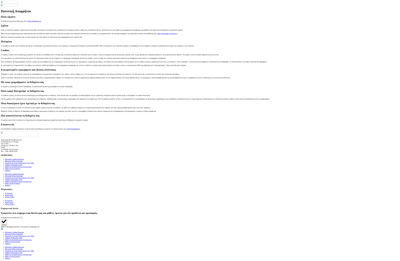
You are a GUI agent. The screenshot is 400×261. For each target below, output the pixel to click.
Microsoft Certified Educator (14, 159)
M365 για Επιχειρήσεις (12, 169)
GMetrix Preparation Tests (13, 165)
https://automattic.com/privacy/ (168, 33)
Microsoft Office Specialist (14, 161)
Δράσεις (7, 170)
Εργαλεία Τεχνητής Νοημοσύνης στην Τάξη (19, 163)
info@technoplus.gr (73, 129)
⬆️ (2, 229)
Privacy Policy (10, 197)
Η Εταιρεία (8, 193)
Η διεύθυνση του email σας (10, 217)
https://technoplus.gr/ (34, 21)
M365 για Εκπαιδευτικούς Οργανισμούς (18, 167)
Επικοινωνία (9, 195)
